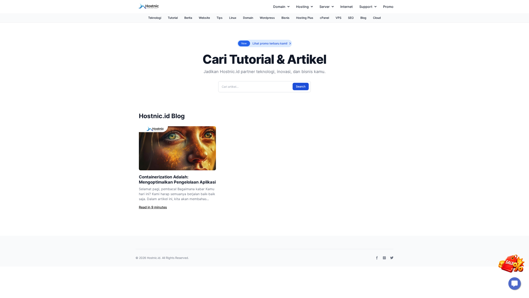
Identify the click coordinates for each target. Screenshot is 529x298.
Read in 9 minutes (153, 207)
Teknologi (154, 17)
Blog (363, 17)
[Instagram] (384, 258)
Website (204, 17)
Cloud (377, 17)
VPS (338, 17)
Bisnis (285, 17)
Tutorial (173, 17)
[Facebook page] (377, 258)
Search (300, 86)
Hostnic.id (153, 258)
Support (365, 7)
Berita (188, 17)
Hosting (302, 7)
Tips (220, 17)
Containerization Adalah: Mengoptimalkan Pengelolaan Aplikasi (177, 179)
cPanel (324, 17)
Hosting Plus (304, 17)
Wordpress (267, 17)
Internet (346, 7)
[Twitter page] (391, 258)
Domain (279, 7)
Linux (232, 17)
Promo (388, 7)
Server (324, 7)
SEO (351, 17)
